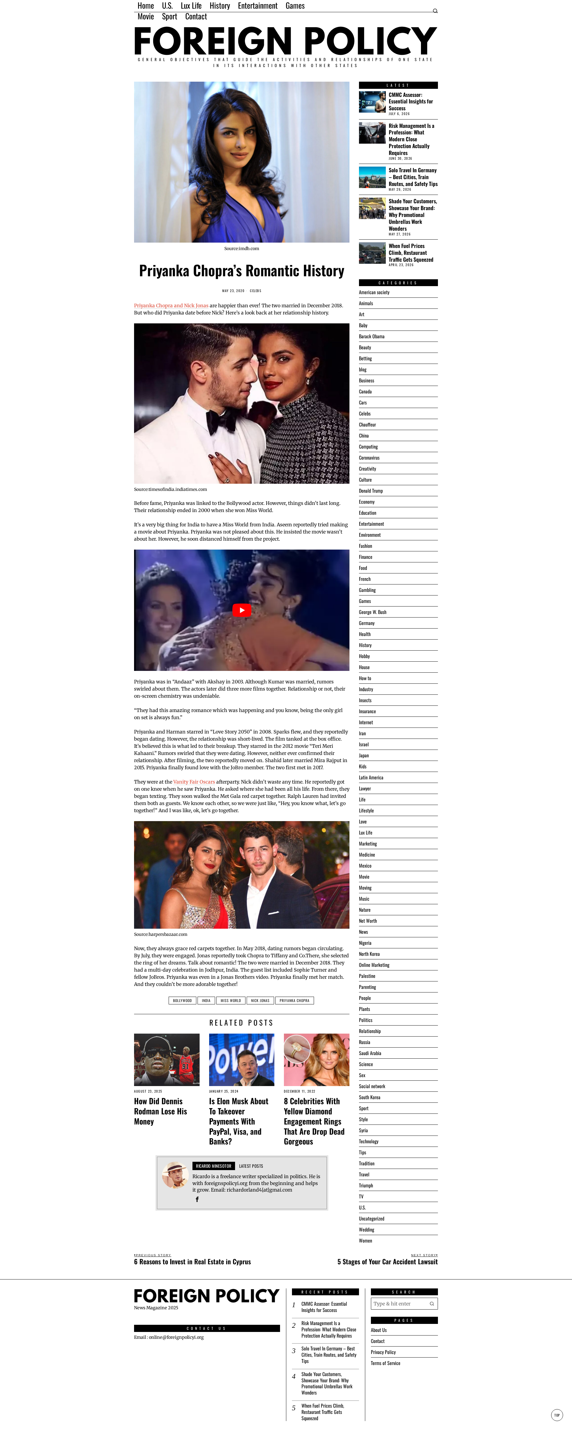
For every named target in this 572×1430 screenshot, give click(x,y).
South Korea (369, 1097)
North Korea (369, 953)
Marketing (368, 843)
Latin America (371, 777)
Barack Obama (372, 336)
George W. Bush (372, 611)
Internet (366, 722)
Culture (365, 479)
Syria (363, 1130)
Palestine (367, 975)
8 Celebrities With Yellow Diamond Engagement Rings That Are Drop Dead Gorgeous (314, 1121)
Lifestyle (366, 810)
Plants (364, 1008)
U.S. (362, 1207)
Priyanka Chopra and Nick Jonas (171, 305)
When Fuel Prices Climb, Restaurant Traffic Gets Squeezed (411, 252)
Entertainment (371, 523)
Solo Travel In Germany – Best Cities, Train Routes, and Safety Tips (413, 177)
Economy (366, 501)
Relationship (370, 1030)
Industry (366, 689)
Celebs (255, 291)
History (365, 645)
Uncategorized (371, 1218)
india (206, 1000)
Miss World (231, 1000)
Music (364, 898)
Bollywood (182, 1000)
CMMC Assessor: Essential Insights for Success (411, 101)
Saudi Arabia (370, 1053)
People (365, 997)
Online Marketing (374, 964)
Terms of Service (385, 1363)
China (364, 435)
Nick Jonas (260, 1000)
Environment (370, 534)
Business (366, 380)
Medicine (367, 854)
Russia (364, 1042)
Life (362, 799)
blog (362, 369)
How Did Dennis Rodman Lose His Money (160, 1111)
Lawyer (365, 788)
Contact (378, 1340)
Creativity (367, 468)
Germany (366, 622)
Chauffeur (367, 424)
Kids (362, 766)
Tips (362, 1152)
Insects (365, 700)
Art (361, 314)
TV (361, 1196)
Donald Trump (371, 490)
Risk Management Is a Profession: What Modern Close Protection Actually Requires (411, 139)
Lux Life (365, 832)
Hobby (364, 656)
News (363, 931)
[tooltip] (197, 1199)
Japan (364, 755)
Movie (364, 876)
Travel (364, 1174)
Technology (368, 1141)
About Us (379, 1329)
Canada (365, 391)
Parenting (367, 986)
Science (366, 1064)
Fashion (365, 545)
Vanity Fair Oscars (194, 782)
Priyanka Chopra (295, 1000)
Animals (366, 303)
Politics (365, 1019)
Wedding (366, 1229)
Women (365, 1240)
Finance (365, 556)
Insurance (367, 711)
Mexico (365, 865)
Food (363, 567)
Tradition (366, 1163)
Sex (362, 1075)
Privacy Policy (383, 1351)
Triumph (366, 1185)
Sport (364, 1108)
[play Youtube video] (241, 610)
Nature (365, 909)
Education (367, 512)
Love (363, 821)
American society (374, 292)
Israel (364, 744)
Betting (365, 358)
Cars (363, 402)
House (364, 667)
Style (363, 1119)
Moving (365, 887)
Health (365, 634)
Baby (363, 325)
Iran (362, 733)
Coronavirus (369, 457)
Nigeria (365, 942)
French (365, 578)
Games (365, 600)
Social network (372, 1086)
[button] (432, 1304)
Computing (368, 446)
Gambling (367, 589)
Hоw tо (365, 678)
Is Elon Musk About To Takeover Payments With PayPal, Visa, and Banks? (238, 1121)
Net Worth (368, 920)
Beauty (365, 347)
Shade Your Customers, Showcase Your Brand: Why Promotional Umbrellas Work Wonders (413, 215)
